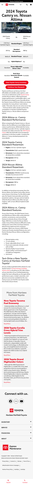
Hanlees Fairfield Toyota (16, 456)
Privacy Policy (5, 461)
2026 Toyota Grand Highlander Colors (14, 360)
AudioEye (16, 469)
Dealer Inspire (24, 458)
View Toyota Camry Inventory (16, 82)
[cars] (16, 401)
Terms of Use (26, 461)
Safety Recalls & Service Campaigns (10, 465)
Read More (7, 324)
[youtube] (21, 401)
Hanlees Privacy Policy (7, 469)
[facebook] (10, 401)
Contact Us (13, 461)
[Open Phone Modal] (27, 4)
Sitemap (19, 461)
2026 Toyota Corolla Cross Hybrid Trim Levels (14, 330)
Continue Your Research (16, 87)
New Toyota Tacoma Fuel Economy (14, 301)
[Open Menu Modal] (2, 4)
